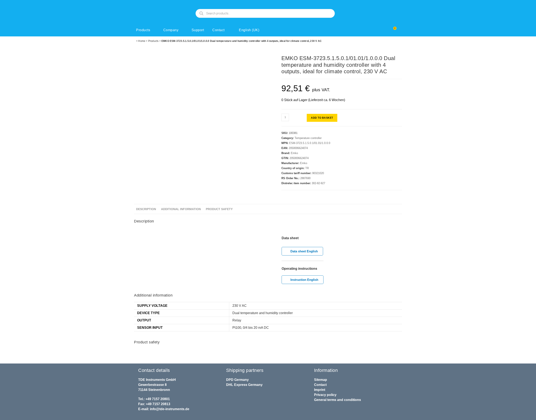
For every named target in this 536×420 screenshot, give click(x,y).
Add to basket (322, 117)
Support (198, 30)
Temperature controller (308, 138)
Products (143, 30)
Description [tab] (146, 209)
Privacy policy (325, 395)
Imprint (319, 390)
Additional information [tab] (181, 209)
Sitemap (320, 379)
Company (171, 30)
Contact (218, 30)
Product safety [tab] (219, 209)
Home (141, 41)
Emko (294, 153)
